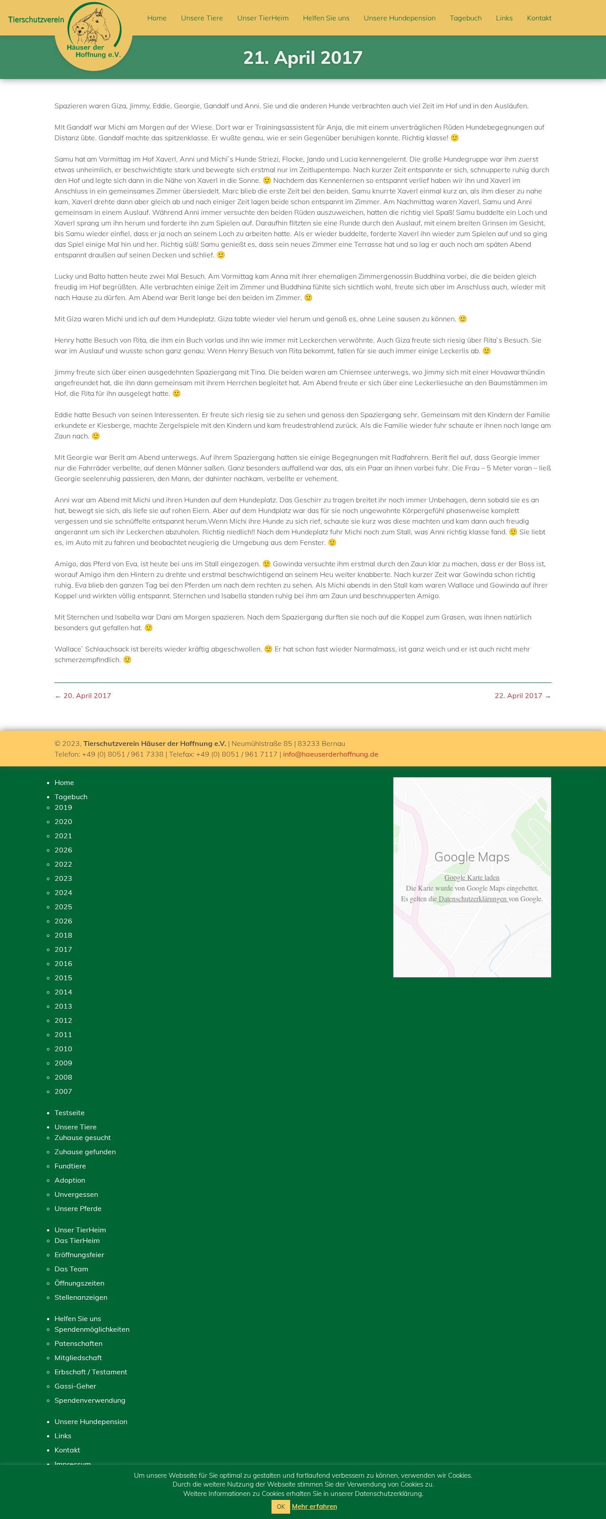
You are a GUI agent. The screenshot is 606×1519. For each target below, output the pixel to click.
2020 (63, 821)
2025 (63, 906)
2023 (63, 878)
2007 (63, 1091)
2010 (63, 1048)
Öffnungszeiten (79, 1282)
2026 (63, 849)
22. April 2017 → (523, 695)
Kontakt (539, 17)
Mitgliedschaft (78, 1357)
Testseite (70, 1112)
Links (504, 17)
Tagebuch (466, 17)
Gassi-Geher (75, 1385)
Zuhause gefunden (85, 1151)
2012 (63, 1020)
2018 (63, 935)
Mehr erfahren (314, 1506)
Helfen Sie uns (326, 17)
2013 (63, 1006)
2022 (63, 864)
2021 (63, 835)
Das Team (71, 1268)
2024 (63, 892)
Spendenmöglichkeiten (92, 1329)
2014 (63, 991)
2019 (63, 807)
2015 (63, 977)
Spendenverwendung (90, 1400)
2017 (63, 949)
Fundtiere (70, 1165)
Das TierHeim (77, 1240)
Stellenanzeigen (81, 1297)
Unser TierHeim (263, 17)
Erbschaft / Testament (91, 1371)
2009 (63, 1062)
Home (157, 17)
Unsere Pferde (78, 1208)
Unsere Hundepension (400, 17)
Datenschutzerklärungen (472, 898)
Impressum (73, 1464)
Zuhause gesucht (83, 1137)
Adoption (70, 1180)
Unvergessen (76, 1194)
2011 (63, 1034)
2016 (63, 963)
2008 (63, 1077)
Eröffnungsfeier (79, 1254)
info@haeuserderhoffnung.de (330, 754)
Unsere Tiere (202, 17)
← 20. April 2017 (83, 695)
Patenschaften (78, 1343)
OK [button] (281, 1506)
